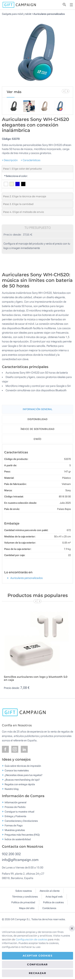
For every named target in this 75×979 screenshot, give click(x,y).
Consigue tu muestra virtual (19, 811)
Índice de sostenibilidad (37, 429)
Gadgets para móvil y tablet (16, 13)
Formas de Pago (13, 825)
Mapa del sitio (26, 908)
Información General (37, 409)
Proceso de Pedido (15, 807)
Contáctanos (49, 908)
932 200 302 (11, 854)
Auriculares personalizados (49, 13)
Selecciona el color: (16, 176)
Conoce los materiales (17, 770)
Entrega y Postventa (15, 816)
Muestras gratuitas (15, 830)
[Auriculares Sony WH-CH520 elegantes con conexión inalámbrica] (37, 51)
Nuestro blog (12, 788)
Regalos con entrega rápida (20, 784)
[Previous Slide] (64, 91)
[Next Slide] (67, 91)
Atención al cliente (50, 890)
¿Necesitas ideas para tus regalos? (23, 774)
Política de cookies (53, 902)
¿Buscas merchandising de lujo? (22, 779)
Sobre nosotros (23, 890)
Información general (15, 802)
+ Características (30, 160)
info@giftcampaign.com (20, 860)
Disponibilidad (38, 419)
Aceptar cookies (37, 955)
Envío (37, 439)
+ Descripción (10, 160)
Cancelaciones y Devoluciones (21, 820)
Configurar (37, 964)
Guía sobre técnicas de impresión (23, 765)
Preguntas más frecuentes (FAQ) (22, 834)
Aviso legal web (54, 896)
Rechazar (37, 973)
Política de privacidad (23, 902)
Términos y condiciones (25, 896)
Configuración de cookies (31, 939)
